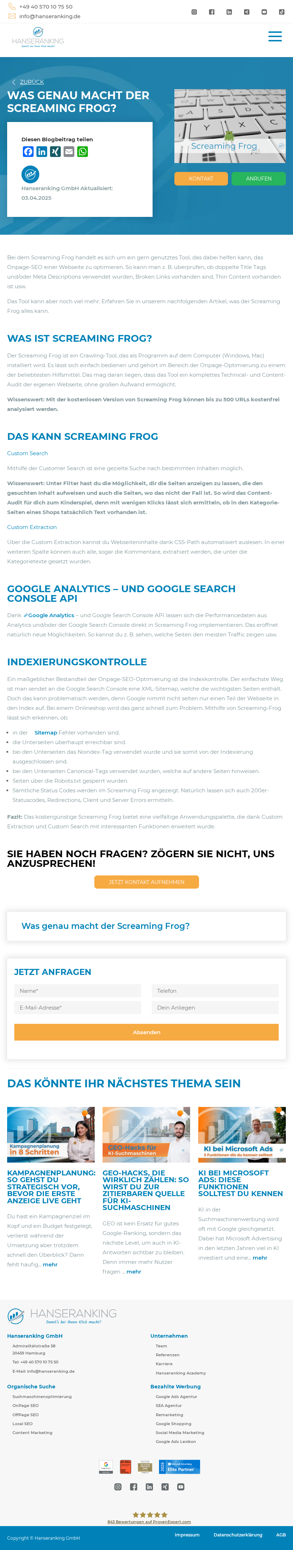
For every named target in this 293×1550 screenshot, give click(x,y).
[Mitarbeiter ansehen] (32, 174)
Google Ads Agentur (176, 1396)
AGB (281, 1535)
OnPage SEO (26, 1405)
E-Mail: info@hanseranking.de (44, 1371)
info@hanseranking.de (49, 16)
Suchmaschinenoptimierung (42, 1396)
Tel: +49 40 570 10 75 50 (35, 1362)
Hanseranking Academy (181, 1373)
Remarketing (169, 1414)
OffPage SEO (26, 1414)
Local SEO (23, 1423)
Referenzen (168, 1354)
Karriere (164, 1363)
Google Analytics (51, 615)
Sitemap (46, 732)
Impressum (187, 1535)
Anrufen (259, 179)
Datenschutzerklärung (238, 1535)
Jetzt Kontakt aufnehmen (146, 882)
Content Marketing (33, 1432)
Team (161, 1345)
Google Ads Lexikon (176, 1441)
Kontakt (201, 179)
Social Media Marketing (180, 1432)
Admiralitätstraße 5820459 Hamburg (34, 1349)
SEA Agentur (169, 1405)
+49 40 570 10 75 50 (46, 6)
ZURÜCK (32, 81)
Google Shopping (174, 1423)
